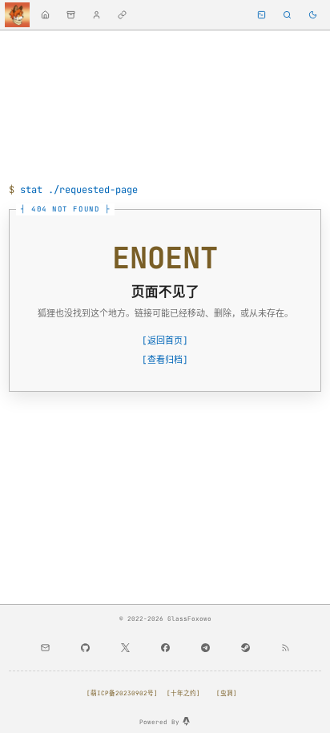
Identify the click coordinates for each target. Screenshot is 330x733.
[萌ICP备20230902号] (122, 693)
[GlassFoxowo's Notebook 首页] (17, 14)
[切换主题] (312, 14)
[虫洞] (226, 693)
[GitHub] (85, 648)
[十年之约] (183, 693)
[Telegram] (205, 648)
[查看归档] (165, 359)
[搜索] (287, 14)
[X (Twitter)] (125, 648)
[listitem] (45, 14)
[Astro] (186, 721)
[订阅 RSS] (285, 648)
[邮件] (44, 648)
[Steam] (245, 648)
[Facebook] (165, 648)
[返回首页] (165, 340)
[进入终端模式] (261, 14)
